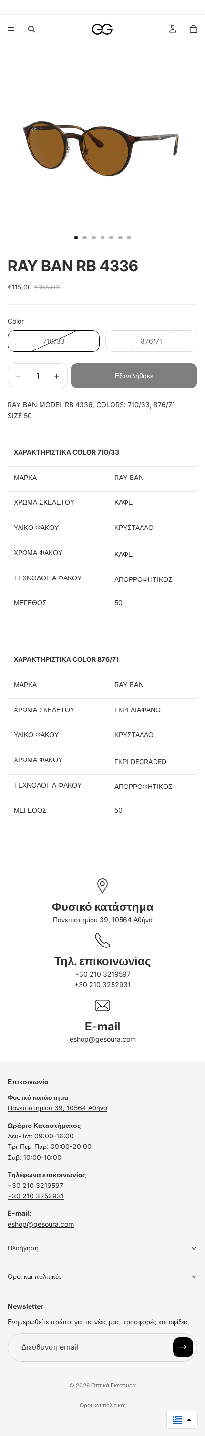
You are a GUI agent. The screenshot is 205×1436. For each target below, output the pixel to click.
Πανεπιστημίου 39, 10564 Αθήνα (103, 920)
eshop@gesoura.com (103, 1039)
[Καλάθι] (193, 29)
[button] (182, 1419)
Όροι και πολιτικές (103, 1405)
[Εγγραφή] (183, 1347)
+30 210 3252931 (102, 984)
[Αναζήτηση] (31, 29)
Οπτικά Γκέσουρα (113, 1385)
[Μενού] (11, 29)
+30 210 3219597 (103, 974)
